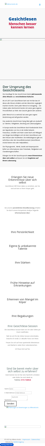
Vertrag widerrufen (7, 444)
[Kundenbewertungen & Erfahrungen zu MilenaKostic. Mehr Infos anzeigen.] (22, 407)
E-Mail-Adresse (9, 393)
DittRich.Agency (18, 442)
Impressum (26, 439)
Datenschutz (35, 439)
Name (6, 389)
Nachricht (7, 400)
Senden (10, 403)
